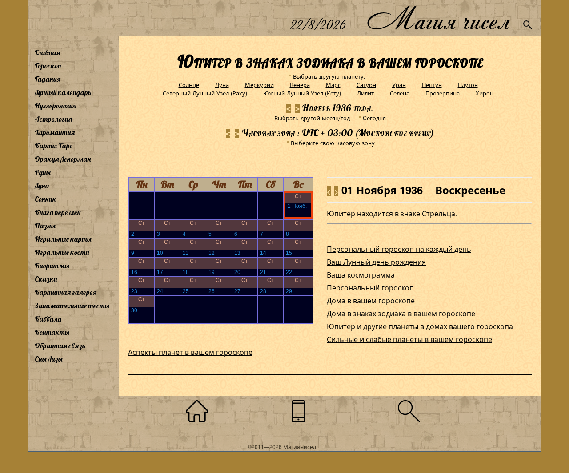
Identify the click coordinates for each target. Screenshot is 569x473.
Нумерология (55, 105)
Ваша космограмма (361, 275)
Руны (43, 172)
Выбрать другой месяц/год (312, 118)
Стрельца (438, 213)
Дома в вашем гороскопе (371, 300)
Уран (399, 84)
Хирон (484, 93)
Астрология (53, 119)
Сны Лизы (49, 358)
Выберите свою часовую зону (333, 143)
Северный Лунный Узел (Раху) (205, 93)
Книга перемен (57, 212)
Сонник (45, 199)
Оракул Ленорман (63, 159)
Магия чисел (438, 18)
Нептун (432, 84)
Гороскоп (48, 65)
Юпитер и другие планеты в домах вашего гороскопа (420, 326)
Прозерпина (442, 93)
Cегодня (374, 118)
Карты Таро (54, 145)
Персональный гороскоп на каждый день (399, 249)
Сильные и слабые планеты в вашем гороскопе (409, 339)
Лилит (365, 93)
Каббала (48, 318)
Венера (300, 84)
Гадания (47, 79)
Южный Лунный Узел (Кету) (302, 93)
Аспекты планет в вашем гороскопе (190, 352)
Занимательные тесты (72, 305)
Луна (42, 185)
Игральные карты (63, 239)
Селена (399, 93)
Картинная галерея (65, 292)
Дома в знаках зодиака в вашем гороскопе (401, 313)
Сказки (46, 278)
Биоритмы (52, 265)
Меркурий (259, 84)
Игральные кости (62, 252)
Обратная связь (60, 345)
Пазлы (45, 225)
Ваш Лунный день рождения (376, 262)
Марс (333, 84)
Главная (47, 52)
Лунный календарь (63, 92)
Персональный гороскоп (370, 287)
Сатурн (366, 84)
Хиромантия (55, 132)
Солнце (189, 84)
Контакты (52, 332)
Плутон (468, 84)
